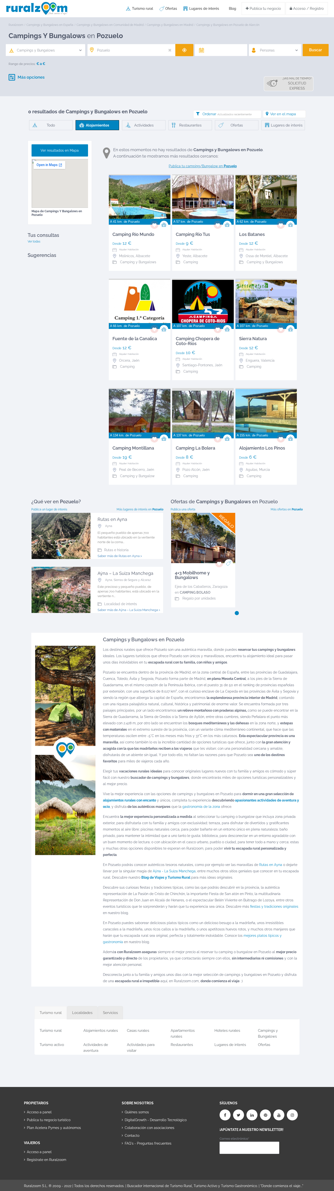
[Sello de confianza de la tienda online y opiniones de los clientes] (140, 1159)
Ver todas (34, 241)
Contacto (132, 1136)
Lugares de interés (204, 9)
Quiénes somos (137, 1112)
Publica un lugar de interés (49, 509)
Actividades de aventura (95, 1047)
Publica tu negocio (265, 8)
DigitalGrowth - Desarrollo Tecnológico (156, 1120)
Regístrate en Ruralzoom (46, 1160)
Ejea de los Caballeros (193, 587)
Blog (232, 9)
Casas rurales (138, 1030)
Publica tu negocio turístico (48, 1120)
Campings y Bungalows (268, 1032)
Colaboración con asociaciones (149, 1128)
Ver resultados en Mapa (60, 150)
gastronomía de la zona (200, 807)
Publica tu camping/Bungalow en (203, 166)
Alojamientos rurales (100, 1030)
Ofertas (171, 9)
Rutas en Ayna (270, 865)
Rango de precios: (22, 64)
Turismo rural (142, 9)
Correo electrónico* (234, 1138)
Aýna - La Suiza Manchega (174, 871)
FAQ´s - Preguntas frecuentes (148, 1143)
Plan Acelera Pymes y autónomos (54, 1128)
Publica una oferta (183, 509)
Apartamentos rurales (183, 1032)
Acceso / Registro (308, 8)
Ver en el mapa (283, 114)
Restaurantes (182, 1045)
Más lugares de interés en (140, 509)
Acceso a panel (39, 1112)
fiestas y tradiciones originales (274, 906)
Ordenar (226, 114)
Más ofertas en (287, 509)
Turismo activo (52, 1045)
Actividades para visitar (141, 1047)
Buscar (315, 50)
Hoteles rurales (227, 1030)
